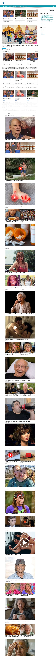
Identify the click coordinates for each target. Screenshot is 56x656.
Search (52, 10)
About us (6, 6)
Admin (10, 49)
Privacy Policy (19, 6)
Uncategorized (43, 34)
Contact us (10, 6)
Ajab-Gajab (42, 29)
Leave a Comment (15, 49)
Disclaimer (14, 6)
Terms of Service (25, 6)
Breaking (4, 48)
